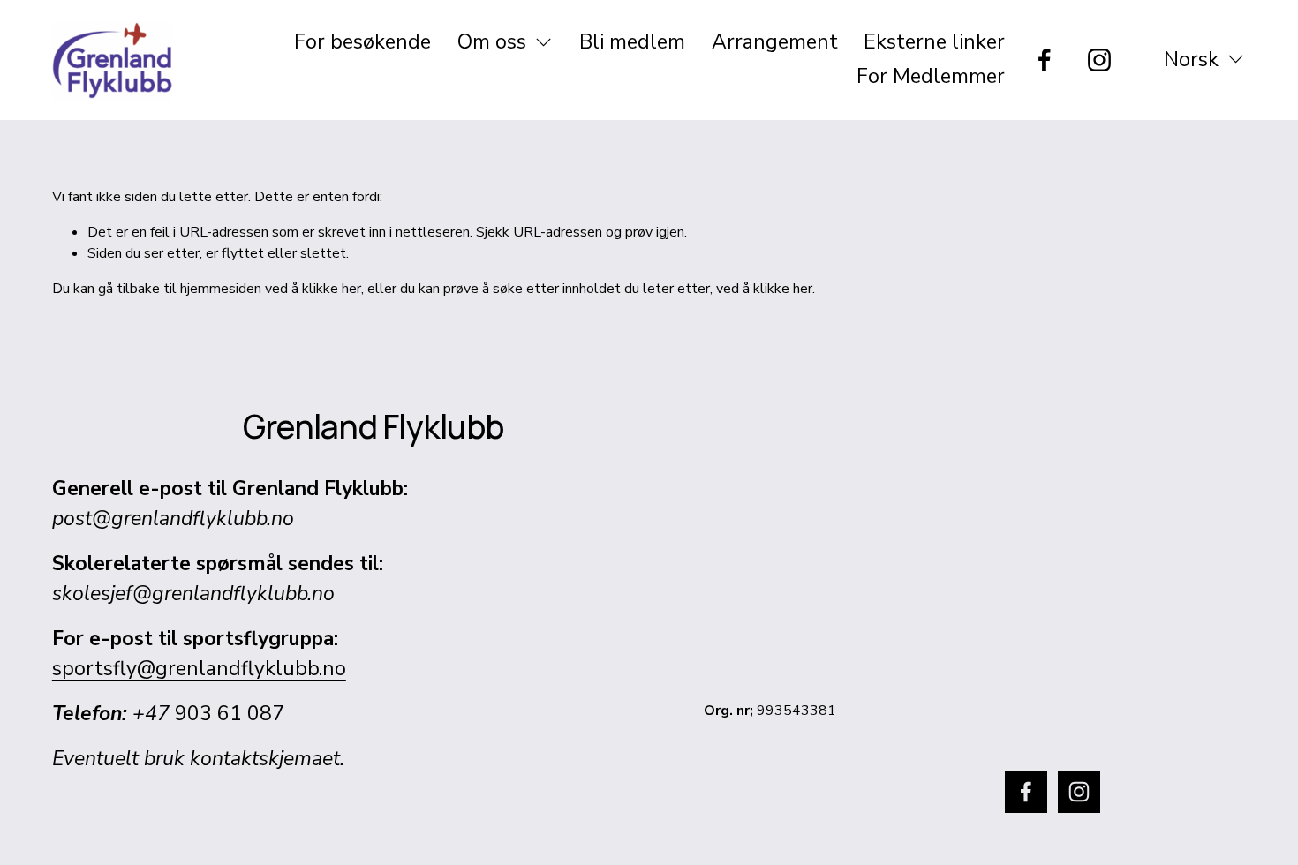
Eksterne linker (934, 42)
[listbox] (1192, 59)
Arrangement (775, 42)
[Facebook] (1044, 60)
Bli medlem (632, 42)
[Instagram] (1099, 60)
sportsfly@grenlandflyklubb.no (199, 668)
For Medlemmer (931, 76)
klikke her (331, 288)
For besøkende (362, 42)
